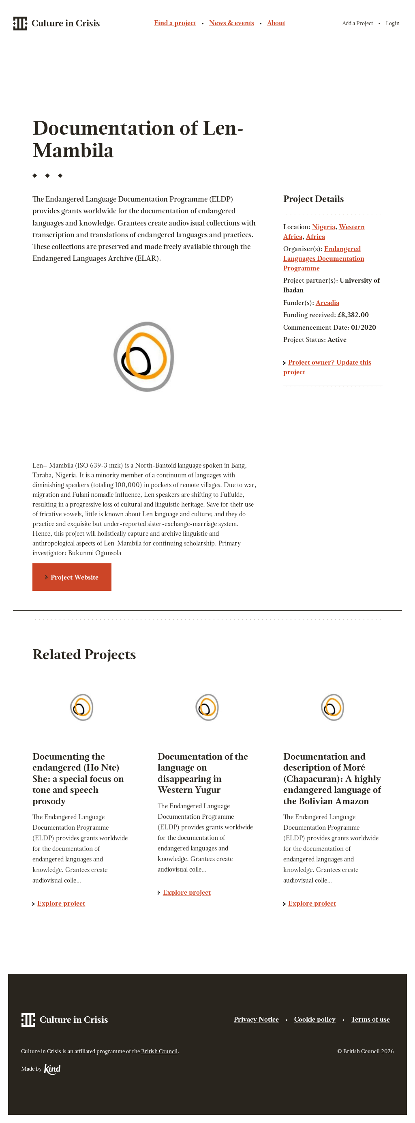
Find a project (175, 23)
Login (393, 24)
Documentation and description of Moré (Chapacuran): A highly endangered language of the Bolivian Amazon (332, 780)
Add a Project (357, 24)
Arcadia (327, 303)
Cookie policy (315, 1020)
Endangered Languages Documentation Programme (323, 259)
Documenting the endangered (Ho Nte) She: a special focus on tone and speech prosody (78, 780)
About (276, 23)
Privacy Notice (256, 1020)
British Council (159, 1052)
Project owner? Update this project (327, 368)
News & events (231, 23)
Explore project (61, 904)
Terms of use (370, 1020)
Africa (315, 237)
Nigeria (323, 227)
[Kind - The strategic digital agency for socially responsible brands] (51, 1069)
